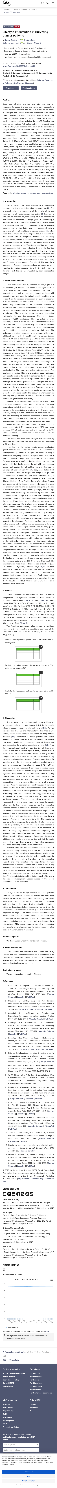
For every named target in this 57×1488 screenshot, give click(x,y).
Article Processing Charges (14, 1373)
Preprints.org (8, 1410)
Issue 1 (34, 9)
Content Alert (14, 1360)
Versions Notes (29, 88)
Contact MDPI (8, 1383)
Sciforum (6, 1404)
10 (41, 567)
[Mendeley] (31, 1195)
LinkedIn (33, 1404)
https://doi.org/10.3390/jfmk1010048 (19, 66)
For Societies (35, 1389)
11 (44, 567)
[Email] (5, 1195)
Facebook (34, 1407)
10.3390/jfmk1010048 (12, 12)
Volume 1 (24, 9)
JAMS (5, 1423)
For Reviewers (35, 1376)
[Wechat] (23, 1195)
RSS (4, 1360)
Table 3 (23, 623)
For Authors (35, 1373)
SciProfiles (7, 1417)
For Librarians (35, 1383)
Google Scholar (26, 1009)
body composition (45, 193)
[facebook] (18, 1195)
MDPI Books (8, 1407)
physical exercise (21, 193)
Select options (9, 1444)
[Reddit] (27, 1195)
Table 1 (29, 600)
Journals (7, 9)
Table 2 (43, 600)
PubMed (30, 997)
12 (13, 736)
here (47, 1331)
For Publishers (36, 1386)
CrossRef (21, 997)
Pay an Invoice (9, 1376)
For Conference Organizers (41, 1392)
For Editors (34, 1379)
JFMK (15, 9)
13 (47, 745)
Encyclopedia (8, 1420)
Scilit (5, 1414)
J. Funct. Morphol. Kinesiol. (14, 1352)
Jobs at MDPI (8, 1386)
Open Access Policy (11, 1379)
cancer (33, 193)
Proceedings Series (11, 1427)
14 (52, 756)
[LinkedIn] (14, 1195)
